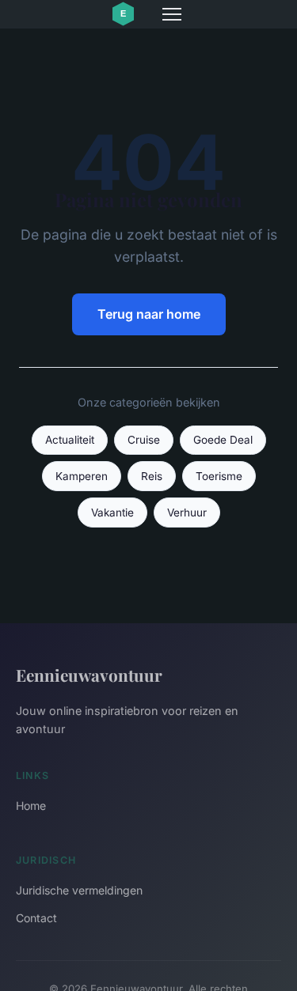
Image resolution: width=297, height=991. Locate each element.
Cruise (144, 439)
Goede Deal (223, 439)
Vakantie (112, 512)
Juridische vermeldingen (79, 890)
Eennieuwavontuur (89, 675)
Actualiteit (69, 439)
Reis (151, 476)
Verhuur (187, 512)
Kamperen (81, 476)
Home (31, 805)
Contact (36, 918)
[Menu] (172, 14)
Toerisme (219, 476)
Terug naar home (148, 314)
